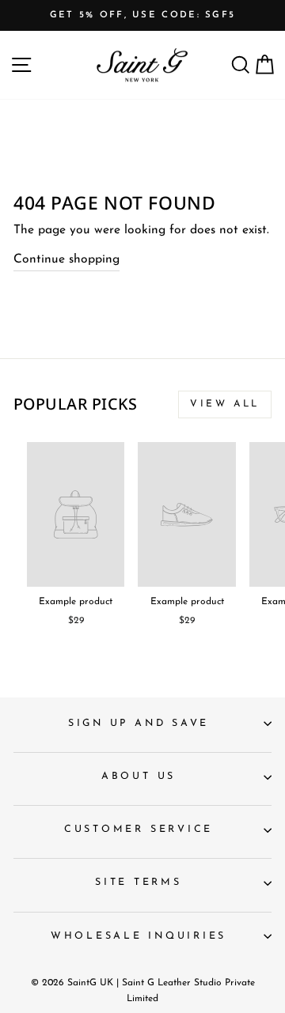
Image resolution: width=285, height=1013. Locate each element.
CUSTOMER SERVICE (138, 829)
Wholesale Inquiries (138, 936)
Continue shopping (66, 259)
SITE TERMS (138, 882)
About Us (138, 776)
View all (225, 404)
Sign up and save (138, 723)
